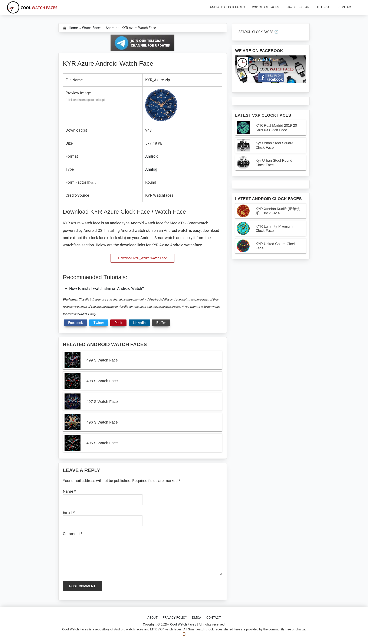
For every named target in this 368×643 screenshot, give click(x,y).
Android (151, 156)
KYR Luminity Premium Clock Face (274, 228)
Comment (72, 533)
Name (69, 491)
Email (69, 512)
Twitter (98, 323)
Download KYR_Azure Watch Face (142, 258)
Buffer (161, 323)
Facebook (75, 323)
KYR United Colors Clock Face (276, 246)
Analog (151, 169)
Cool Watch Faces (183, 624)
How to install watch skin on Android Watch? (106, 288)
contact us (135, 306)
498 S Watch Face (102, 381)
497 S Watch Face (102, 401)
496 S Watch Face (102, 422)
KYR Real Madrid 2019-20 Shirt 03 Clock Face (276, 127)
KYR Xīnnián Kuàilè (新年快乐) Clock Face (278, 211)
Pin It (118, 323)
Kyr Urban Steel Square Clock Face (274, 145)
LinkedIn (139, 323)
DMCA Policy (87, 314)
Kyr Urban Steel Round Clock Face (274, 162)
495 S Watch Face (102, 443)
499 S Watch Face (102, 360)
